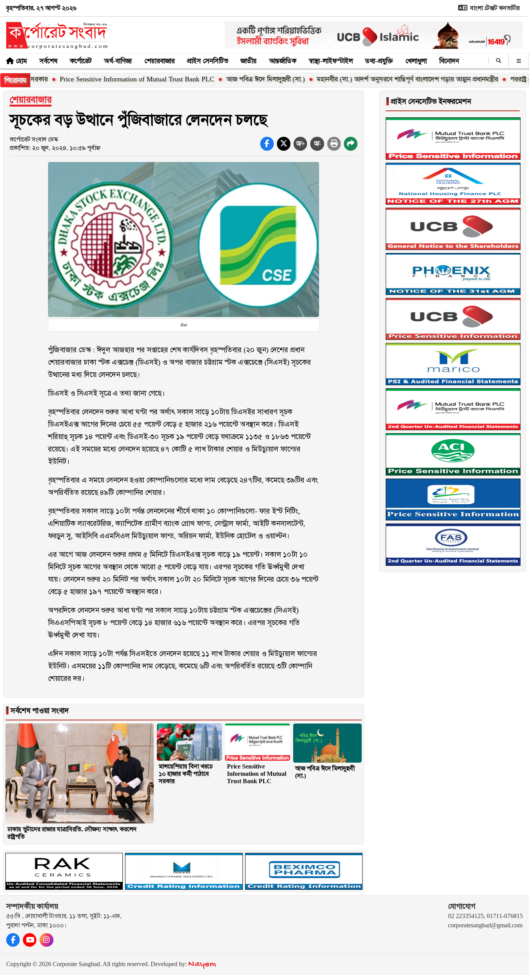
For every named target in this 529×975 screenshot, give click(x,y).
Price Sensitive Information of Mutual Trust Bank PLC (110, 79)
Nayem (202, 964)
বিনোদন (449, 61)
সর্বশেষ (48, 61)
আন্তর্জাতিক (282, 61)
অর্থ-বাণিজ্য (118, 61)
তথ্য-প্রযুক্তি (379, 61)
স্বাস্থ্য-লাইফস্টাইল (331, 61)
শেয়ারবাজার (159, 61)
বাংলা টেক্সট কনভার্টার (494, 8)
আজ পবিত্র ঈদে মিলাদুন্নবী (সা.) (238, 79)
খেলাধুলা (416, 61)
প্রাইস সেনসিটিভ (207, 61)
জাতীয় (248, 61)
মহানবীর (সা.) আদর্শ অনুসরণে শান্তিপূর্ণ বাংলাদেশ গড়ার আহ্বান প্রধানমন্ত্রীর (380, 79)
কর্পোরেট (81, 61)
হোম (21, 61)
